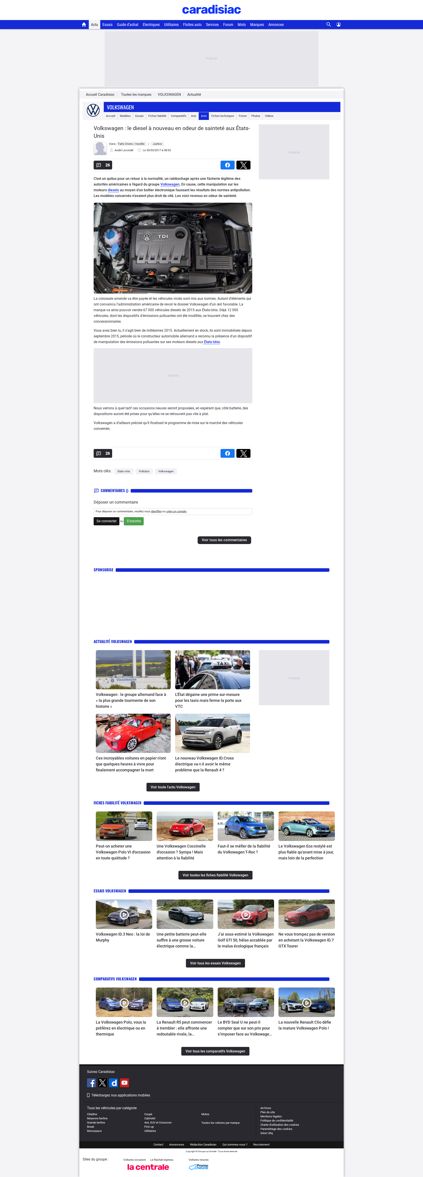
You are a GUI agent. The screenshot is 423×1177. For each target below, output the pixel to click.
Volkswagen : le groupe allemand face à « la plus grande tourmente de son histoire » (131, 700)
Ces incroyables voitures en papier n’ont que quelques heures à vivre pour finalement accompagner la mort (131, 764)
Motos (205, 1114)
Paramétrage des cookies (276, 1129)
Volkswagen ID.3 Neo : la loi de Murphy (123, 937)
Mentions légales (271, 1116)
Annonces (276, 24)
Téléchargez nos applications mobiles (120, 1095)
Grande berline (96, 1122)
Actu (94, 24)
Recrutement (261, 1144)
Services (212, 24)
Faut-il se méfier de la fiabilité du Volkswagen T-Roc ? (244, 849)
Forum (228, 24)
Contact (158, 1144)
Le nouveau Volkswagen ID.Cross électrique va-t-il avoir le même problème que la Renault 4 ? (204, 764)
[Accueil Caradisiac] (84, 24)
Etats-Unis (123, 471)
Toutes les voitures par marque (220, 1122)
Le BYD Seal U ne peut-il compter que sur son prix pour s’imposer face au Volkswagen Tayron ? (244, 1028)
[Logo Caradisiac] (211, 17)
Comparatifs (178, 116)
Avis (193, 116)
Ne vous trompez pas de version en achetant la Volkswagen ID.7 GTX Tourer (306, 940)
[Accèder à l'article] (133, 669)
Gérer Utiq (266, 1133)
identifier (156, 511)
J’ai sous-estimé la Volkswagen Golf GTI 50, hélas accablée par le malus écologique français (246, 940)
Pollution (144, 471)
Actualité (194, 94)
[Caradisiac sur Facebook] (92, 1083)
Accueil (110, 116)
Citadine (92, 1114)
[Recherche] (329, 24)
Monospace (94, 1131)
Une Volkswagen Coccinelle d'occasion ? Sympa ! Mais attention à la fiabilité (181, 852)
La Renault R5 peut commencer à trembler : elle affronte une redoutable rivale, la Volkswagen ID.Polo (184, 1028)
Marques (257, 24)
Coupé (148, 1114)
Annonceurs (176, 1144)
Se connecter (106, 521)
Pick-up (149, 1126)
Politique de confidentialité (276, 1120)
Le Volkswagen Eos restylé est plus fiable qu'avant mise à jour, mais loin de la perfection (306, 852)
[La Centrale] (148, 1171)
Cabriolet (149, 1118)
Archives (265, 1108)
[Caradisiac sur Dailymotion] (114, 1083)
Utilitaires (171, 24)
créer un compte (176, 511)
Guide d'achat (127, 24)
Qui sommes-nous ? (235, 1144)
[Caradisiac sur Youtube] (124, 1083)
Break (90, 1126)
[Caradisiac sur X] (103, 1083)
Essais (107, 24)
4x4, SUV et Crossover (158, 1122)
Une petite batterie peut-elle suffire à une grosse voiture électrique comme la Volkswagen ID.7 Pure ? (181, 940)
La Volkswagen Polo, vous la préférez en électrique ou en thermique (121, 1028)
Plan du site (267, 1112)
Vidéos (269, 116)
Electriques (151, 24)
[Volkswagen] (93, 116)
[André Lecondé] (100, 154)
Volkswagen (120, 107)
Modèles (125, 116)
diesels (113, 190)
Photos (255, 116)
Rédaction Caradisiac (203, 1144)
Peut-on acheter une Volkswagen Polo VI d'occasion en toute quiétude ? (123, 852)
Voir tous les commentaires (224, 540)
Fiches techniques (222, 116)
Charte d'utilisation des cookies (279, 1124)
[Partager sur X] (244, 163)
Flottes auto (192, 24)
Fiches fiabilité (157, 116)
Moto (242, 24)
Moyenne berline (97, 1118)
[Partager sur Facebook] (228, 163)
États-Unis (211, 342)
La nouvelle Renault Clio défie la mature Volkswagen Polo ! (304, 1025)
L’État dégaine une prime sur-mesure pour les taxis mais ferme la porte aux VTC (208, 700)
